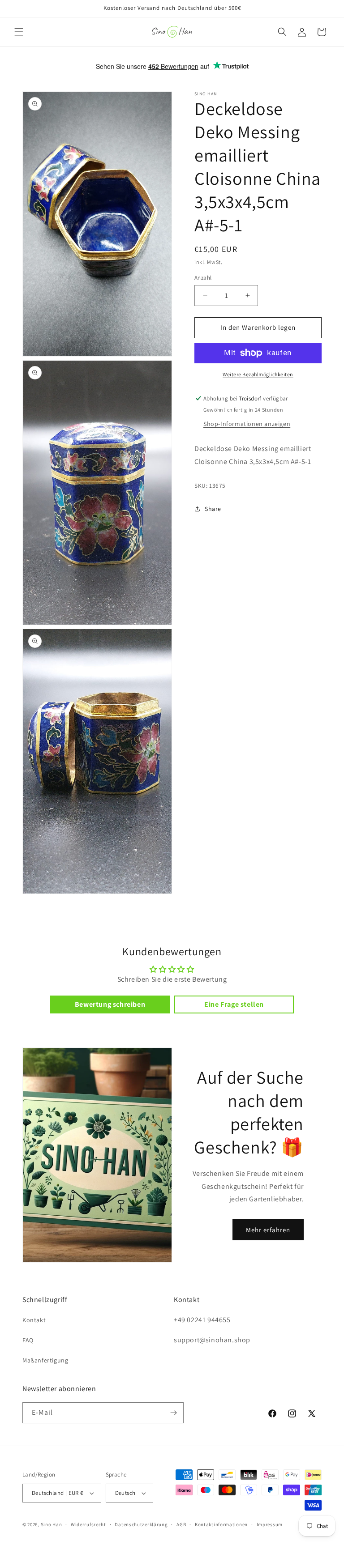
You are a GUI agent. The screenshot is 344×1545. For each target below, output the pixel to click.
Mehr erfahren (268, 1230)
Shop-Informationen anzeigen (246, 424)
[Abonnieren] (173, 1412)
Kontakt (34, 1320)
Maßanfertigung (45, 1360)
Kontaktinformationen (221, 1524)
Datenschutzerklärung (141, 1524)
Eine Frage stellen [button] (234, 1004)
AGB (181, 1524)
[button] (19, 32)
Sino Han (51, 1524)
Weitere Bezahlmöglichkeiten (258, 374)
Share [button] (213, 509)
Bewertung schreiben (110, 1004)
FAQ (28, 1340)
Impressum (270, 1524)
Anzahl (202, 277)
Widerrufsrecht (88, 1524)
